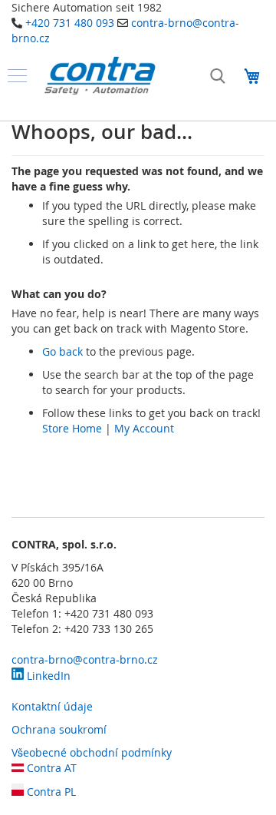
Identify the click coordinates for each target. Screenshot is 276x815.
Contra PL (50, 791)
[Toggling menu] (17, 75)
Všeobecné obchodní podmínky (92, 752)
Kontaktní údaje (52, 706)
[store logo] (99, 75)
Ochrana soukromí (59, 729)
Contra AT (50, 767)
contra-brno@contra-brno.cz (85, 659)
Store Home (72, 428)
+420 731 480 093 (69, 22)
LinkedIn (47, 675)
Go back (62, 351)
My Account (144, 428)
